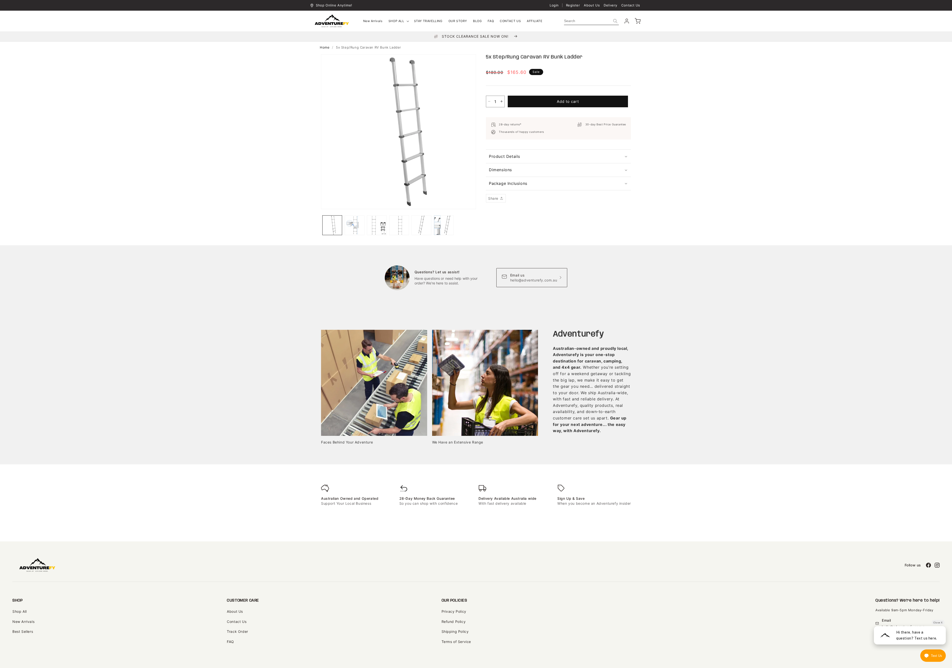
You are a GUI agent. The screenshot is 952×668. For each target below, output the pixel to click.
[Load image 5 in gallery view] (421, 225)
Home (324, 47)
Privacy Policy (454, 611)
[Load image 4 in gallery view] (399, 225)
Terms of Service (456, 642)
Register (573, 5)
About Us (592, 5)
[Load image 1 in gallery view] (332, 225)
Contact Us (630, 5)
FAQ (230, 642)
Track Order (237, 631)
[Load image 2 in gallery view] (354, 225)
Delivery (610, 5)
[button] (398, 21)
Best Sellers (22, 631)
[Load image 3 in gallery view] (377, 225)
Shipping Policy (455, 631)
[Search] (615, 21)
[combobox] (591, 21)
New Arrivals (23, 621)
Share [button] (493, 198)
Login (554, 5)
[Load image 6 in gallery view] (444, 225)
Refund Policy (454, 621)
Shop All (19, 611)
